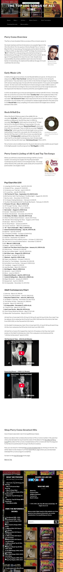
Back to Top (8, 459)
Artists (23, 20)
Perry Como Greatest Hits (32, 448)
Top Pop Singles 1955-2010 (14, 558)
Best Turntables (46, 20)
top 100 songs (18, 455)
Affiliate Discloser (35, 494)
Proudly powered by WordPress (14, 568)
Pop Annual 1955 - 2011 (13, 517)
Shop (15, 20)
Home (8, 20)
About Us (33, 490)
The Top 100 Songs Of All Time (31, 7)
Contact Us (33, 496)
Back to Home (34, 498)
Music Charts (33, 20)
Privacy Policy (34, 492)
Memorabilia (24, 24)
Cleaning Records (12, 24)
